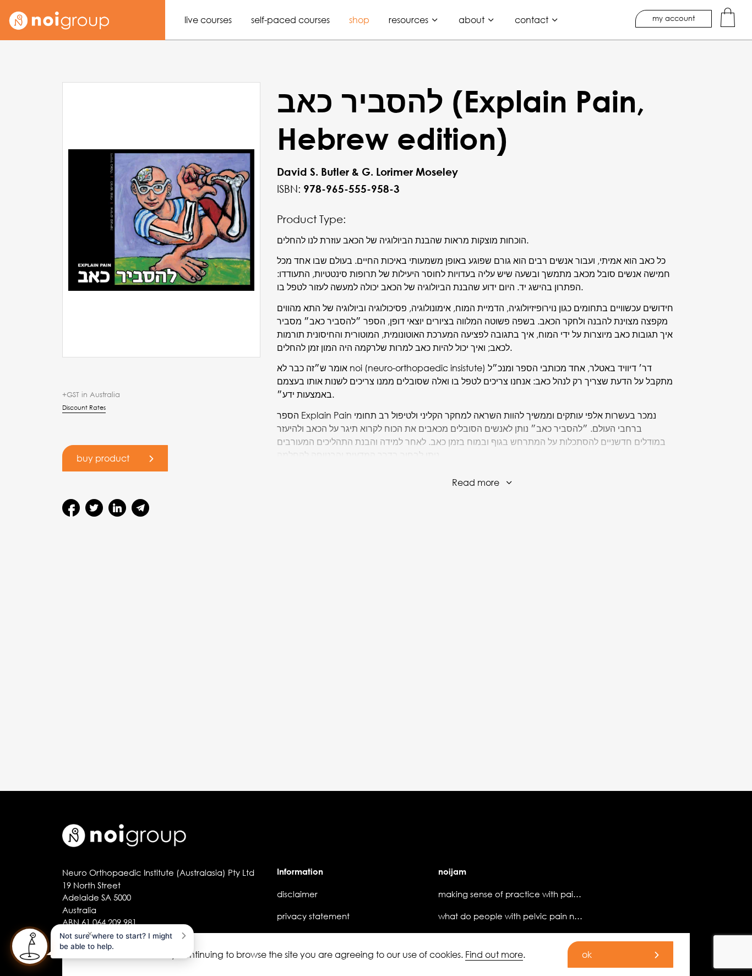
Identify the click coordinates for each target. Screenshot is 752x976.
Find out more (494, 954)
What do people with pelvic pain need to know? (534, 915)
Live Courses (208, 19)
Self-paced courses (290, 19)
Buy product (103, 458)
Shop (359, 19)
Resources (408, 19)
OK (587, 954)
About (471, 19)
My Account (673, 18)
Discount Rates (84, 407)
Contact (531, 19)
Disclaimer (297, 893)
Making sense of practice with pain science (525, 893)
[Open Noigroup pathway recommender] (29, 946)
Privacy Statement (313, 915)
